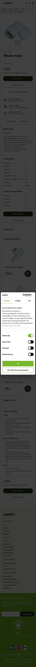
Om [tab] (29, 301)
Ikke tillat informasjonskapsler (18, 370)
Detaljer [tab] (18, 301)
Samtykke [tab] (6, 301)
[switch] (31, 341)
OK (18, 363)
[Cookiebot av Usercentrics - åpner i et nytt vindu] (25, 295)
